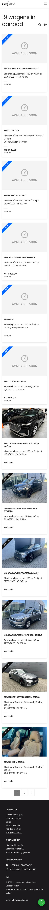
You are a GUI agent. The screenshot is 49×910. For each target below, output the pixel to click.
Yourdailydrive (22, 900)
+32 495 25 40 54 (13, 829)
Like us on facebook (21, 865)
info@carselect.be (14, 832)
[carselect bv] (8, 4)
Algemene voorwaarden (16, 889)
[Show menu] (44, 2)
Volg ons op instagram (23, 869)
